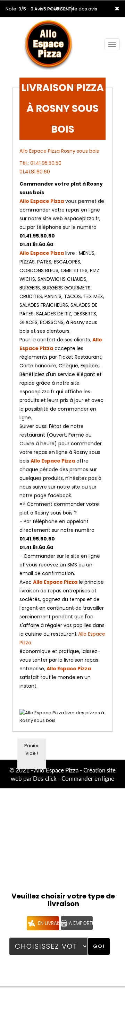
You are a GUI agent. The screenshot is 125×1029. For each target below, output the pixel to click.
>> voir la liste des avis (72, 9)
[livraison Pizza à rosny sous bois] (53, 27)
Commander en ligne (87, 779)
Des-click (45, 779)
